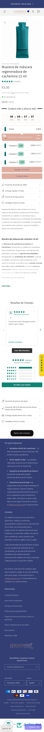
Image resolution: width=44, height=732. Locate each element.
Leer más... (6, 286)
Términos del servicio (16, 706)
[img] (19, 312)
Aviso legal (31, 710)
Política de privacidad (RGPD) (16, 611)
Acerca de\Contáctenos (13, 601)
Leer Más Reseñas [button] (22, 350)
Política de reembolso (17, 703)
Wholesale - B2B (11, 635)
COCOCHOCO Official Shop (20, 700)
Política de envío (31, 706)
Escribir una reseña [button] (22, 385)
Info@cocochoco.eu (16, 505)
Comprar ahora (22, 176)
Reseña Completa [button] (15, 342)
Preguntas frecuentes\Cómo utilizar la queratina (19, 618)
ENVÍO (13, 93)
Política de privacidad (33, 703)
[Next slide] (40, 329)
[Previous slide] (4, 329)
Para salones (9, 630)
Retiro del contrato (22, 433)
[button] (4, 11)
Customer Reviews (12, 595)
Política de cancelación (23, 713)
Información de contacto (18, 710)
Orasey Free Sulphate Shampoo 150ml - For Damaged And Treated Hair (21, 137)
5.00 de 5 (28, 360)
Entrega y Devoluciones (13, 606)
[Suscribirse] (36, 667)
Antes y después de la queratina (17, 625)
